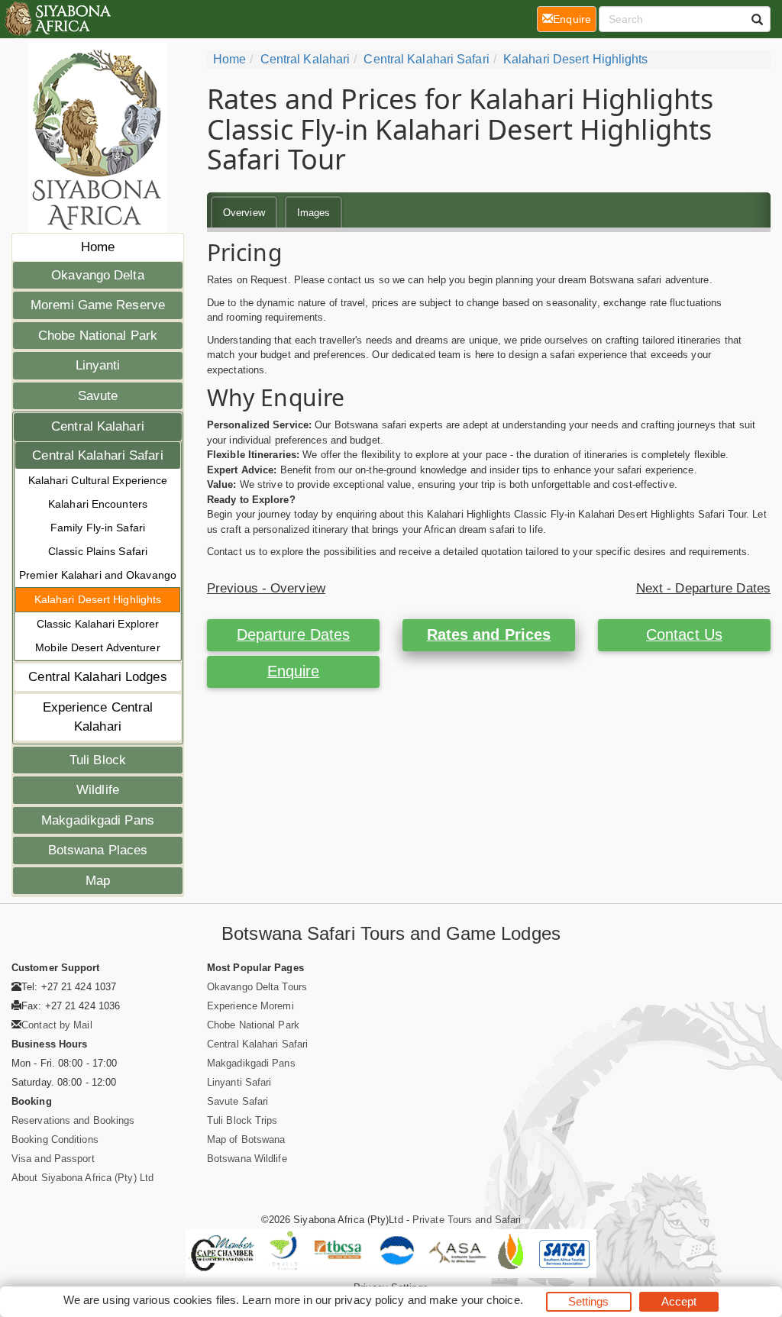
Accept (679, 1301)
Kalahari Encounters (97, 504)
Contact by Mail (56, 1025)
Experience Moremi (250, 1006)
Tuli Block (97, 760)
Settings (588, 1301)
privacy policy (369, 1299)
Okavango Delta (97, 275)
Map (98, 880)
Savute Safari (237, 1101)
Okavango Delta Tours (257, 987)
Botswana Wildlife (247, 1158)
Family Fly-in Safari (97, 527)
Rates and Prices (489, 634)
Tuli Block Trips (242, 1120)
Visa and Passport (53, 1158)
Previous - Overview (266, 588)
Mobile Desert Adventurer (97, 647)
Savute (98, 396)
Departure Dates (294, 634)
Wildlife (97, 790)
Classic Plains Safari (97, 551)
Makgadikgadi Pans (97, 820)
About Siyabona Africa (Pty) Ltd (82, 1177)
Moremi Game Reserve (98, 305)
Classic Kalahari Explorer (98, 624)
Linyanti (98, 365)
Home (98, 247)
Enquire (293, 671)
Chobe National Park (97, 335)
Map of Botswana (246, 1139)
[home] (57, 19)
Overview (244, 212)
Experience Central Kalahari (98, 717)
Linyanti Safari (239, 1082)
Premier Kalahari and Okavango (97, 575)
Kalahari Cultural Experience (98, 480)
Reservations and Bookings (73, 1120)
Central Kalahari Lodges (97, 677)
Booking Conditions (55, 1139)
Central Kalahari (97, 426)
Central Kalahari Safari (97, 455)
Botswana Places (98, 850)
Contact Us (684, 634)
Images (314, 212)
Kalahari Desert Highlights (98, 599)
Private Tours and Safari (466, 1219)
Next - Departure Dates (703, 588)
